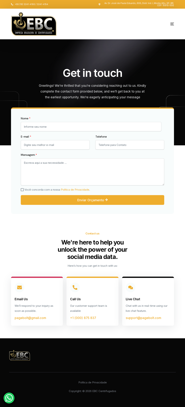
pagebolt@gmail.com (30, 318)
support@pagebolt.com (143, 318)
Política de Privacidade (75, 189)
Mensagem (29, 155)
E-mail (26, 136)
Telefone (101, 136)
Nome (25, 118)
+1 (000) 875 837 (83, 318)
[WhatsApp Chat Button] (9, 398)
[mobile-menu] (162, 24)
